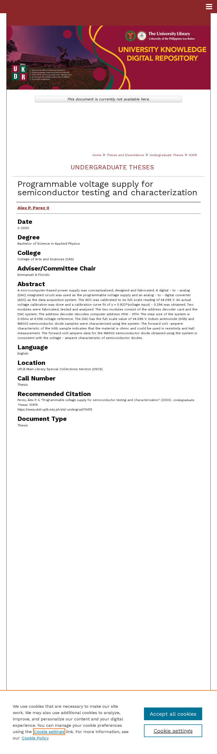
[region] (108, 722)
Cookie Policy (35, 738)
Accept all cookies (173, 714)
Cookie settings (49, 731)
